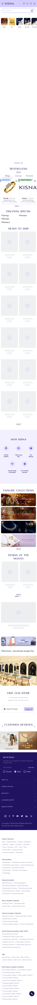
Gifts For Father (25, 957)
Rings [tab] (7, 176)
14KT (20, 847)
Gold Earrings (6, 867)
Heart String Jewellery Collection (12, 972)
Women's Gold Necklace (27, 924)
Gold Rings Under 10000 (27, 939)
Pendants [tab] (29, 176)
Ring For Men (6, 906)
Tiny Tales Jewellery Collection (11, 988)
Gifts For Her (17, 959)
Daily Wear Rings (11, 841)
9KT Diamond (6, 893)
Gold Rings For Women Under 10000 (13, 936)
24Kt (25, 847)
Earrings (20, 841)
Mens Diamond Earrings (25, 888)
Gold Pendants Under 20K (24, 944)
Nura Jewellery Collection (25, 969)
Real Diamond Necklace (9, 885)
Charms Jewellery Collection (10, 977)
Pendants (19, 844)
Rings (3, 841)
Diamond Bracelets (23, 885)
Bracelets (5, 844)
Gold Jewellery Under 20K (23, 942)
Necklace (10, 847)
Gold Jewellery (7, 849)
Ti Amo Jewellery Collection (10, 991)
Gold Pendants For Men (18, 906)
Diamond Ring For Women (10, 888)
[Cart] (34, 4)
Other (29, 772)
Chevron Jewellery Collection (11, 996)
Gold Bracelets (6, 862)
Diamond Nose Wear (18, 893)
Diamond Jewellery (18, 849)
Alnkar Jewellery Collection (10, 999)
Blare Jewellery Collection (26, 975)
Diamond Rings (26, 891)
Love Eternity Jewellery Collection (12, 993)
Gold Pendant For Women (10, 918)
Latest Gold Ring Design (27, 865)
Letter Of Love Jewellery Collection (12, 980)
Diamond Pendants (7, 883)
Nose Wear (27, 844)
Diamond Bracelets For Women (11, 891)
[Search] (27, 4)
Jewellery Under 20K (8, 942)
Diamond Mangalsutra (20, 883)
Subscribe (31, 767)
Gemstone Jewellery (8, 852)
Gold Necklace (7, 870)
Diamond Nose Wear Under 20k (11, 947)
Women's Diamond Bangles (10, 921)
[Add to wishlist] (16, 181)
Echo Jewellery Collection (9, 969)
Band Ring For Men (20, 903)
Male (19, 772)
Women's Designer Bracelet (10, 924)
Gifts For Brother (27, 959)
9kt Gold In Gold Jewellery (20, 870)
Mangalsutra (27, 841)
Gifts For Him (15, 957)
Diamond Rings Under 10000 (10, 934)
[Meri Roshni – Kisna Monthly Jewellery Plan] (18, 651)
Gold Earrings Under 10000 (10, 939)
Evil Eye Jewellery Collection (10, 985)
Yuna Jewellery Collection (10, 975)
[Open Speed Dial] (32, 993)
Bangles (12, 844)
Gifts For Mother (7, 959)
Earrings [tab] (18, 176)
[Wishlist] (31, 4)
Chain (4, 847)
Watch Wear (19, 852)
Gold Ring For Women (18, 867)
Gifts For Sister (6, 957)
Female (9, 772)
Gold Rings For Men (7, 903)
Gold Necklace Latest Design (11, 865)
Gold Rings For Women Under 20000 (22, 862)
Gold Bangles (6, 873)
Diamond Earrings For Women (24, 916)
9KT (16, 847)
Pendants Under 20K (9, 944)
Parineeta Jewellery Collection (11, 983)
